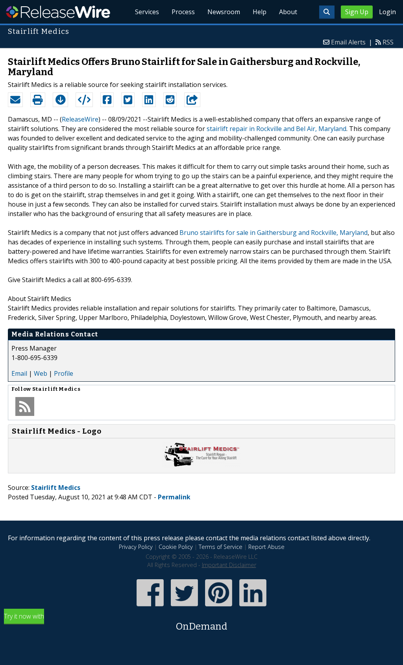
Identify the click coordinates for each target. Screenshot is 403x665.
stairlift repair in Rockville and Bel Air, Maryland (276, 128)
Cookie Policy (176, 546)
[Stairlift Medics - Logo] (201, 465)
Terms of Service (220, 546)
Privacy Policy (136, 546)
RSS (388, 42)
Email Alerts (348, 42)
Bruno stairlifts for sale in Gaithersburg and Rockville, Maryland (273, 232)
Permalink (174, 497)
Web (40, 373)
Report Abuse (266, 546)
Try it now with (115, 622)
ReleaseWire (58, 12)
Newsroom (223, 11)
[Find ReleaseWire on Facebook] (150, 607)
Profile (63, 373)
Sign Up (356, 11)
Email (19, 373)
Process (183, 11)
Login (387, 11)
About (288, 11)
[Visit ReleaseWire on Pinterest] (218, 607)
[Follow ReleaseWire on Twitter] (184, 607)
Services (147, 11)
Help (259, 11)
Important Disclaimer (229, 565)
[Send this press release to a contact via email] (15, 100)
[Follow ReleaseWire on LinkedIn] (253, 607)
